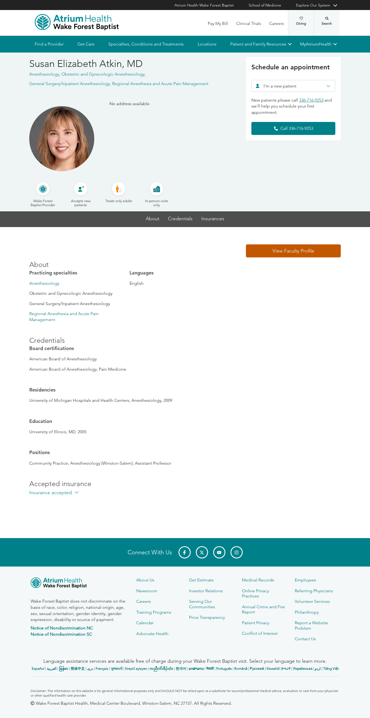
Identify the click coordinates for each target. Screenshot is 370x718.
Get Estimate (201, 580)
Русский (257, 669)
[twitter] (202, 552)
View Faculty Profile (293, 251)
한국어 (181, 669)
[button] (293, 250)
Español (38, 669)
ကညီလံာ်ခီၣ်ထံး (161, 669)
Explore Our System (313, 5)
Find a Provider (49, 44)
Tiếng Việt (331, 669)
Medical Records (258, 580)
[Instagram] (237, 552)
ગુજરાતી (117, 669)
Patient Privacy (255, 622)
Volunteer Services (312, 601)
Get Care (86, 44)
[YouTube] (219, 552)
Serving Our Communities (202, 604)
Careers (276, 23)
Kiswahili (273, 669)
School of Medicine (265, 5)
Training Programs (153, 612)
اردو (318, 669)
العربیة (52, 669)
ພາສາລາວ (196, 669)
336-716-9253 (311, 100)
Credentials (180, 219)
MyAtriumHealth (316, 44)
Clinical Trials (248, 23)
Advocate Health (152, 633)
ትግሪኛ (286, 669)
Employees (305, 580)
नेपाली (210, 669)
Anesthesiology (44, 283)
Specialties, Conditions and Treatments (146, 44)
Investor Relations (206, 590)
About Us (145, 580)
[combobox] (293, 86)
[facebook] (184, 552)
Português (224, 669)
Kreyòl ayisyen (136, 669)
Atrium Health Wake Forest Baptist (204, 5)
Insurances (212, 219)
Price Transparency (207, 617)
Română (240, 669)
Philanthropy (307, 612)
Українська (302, 669)
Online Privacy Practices (255, 593)
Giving (301, 23)
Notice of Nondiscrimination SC (61, 634)
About (152, 219)
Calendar (145, 622)
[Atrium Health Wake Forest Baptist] (77, 22)
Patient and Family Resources (258, 44)
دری (90, 669)
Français (102, 669)
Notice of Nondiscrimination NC (62, 627)
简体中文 (78, 669)
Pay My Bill (218, 23)
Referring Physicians (314, 590)
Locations (206, 44)
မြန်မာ (63, 669)
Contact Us (305, 638)
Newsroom (146, 590)
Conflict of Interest (260, 633)
